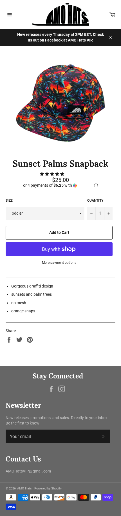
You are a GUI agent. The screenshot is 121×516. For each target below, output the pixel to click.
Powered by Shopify (48, 488)
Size (9, 201)
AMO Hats (25, 488)
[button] (52, 174)
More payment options (59, 263)
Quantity (95, 201)
